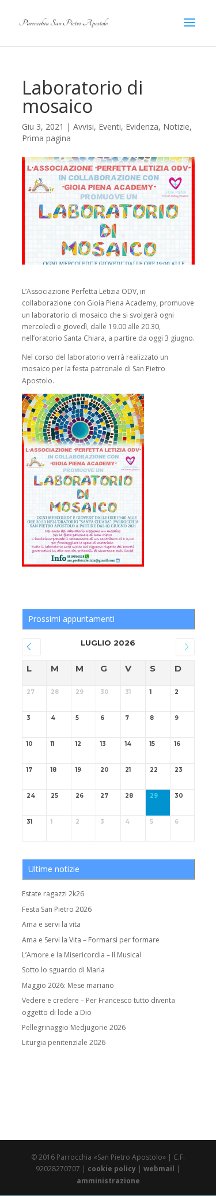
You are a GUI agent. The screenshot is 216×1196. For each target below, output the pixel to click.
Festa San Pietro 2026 (57, 909)
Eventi (109, 126)
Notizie (176, 126)
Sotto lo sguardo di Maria (63, 970)
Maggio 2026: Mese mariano (68, 985)
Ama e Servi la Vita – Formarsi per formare (91, 940)
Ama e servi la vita (51, 924)
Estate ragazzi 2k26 (53, 894)
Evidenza (142, 126)
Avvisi (83, 126)
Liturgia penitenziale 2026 (63, 1042)
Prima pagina (46, 138)
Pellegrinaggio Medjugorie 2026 (74, 1027)
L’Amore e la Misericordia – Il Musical (81, 955)
